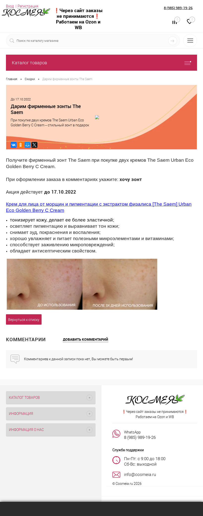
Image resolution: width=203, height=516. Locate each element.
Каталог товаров (29, 62)
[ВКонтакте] (14, 145)
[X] (34, 145)
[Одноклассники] (21, 145)
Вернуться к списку (23, 320)
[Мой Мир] (27, 145)
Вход (10, 6)
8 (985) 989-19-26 (178, 7)
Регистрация (28, 6)
